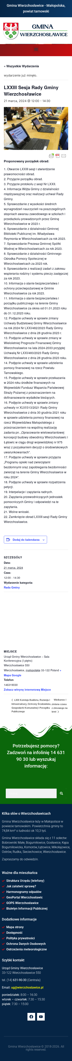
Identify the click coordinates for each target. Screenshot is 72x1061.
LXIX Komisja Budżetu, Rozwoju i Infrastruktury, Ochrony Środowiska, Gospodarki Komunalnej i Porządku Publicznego (31, 705)
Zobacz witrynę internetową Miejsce (27, 689)
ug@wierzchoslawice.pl (27, 987)
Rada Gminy (12, 587)
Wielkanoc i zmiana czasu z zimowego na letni (60, 705)
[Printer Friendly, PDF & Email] (57, 156)
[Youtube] (41, 1017)
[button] (36, 49)
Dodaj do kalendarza (26, 540)
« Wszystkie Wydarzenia (21, 66)
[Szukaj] (61, 793)
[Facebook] (31, 1017)
